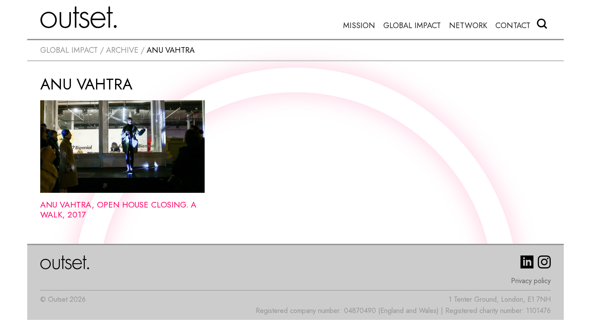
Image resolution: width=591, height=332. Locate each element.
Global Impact (412, 25)
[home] (78, 17)
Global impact (69, 50)
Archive (122, 50)
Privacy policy (531, 281)
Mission (359, 25)
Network (468, 25)
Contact (512, 25)
